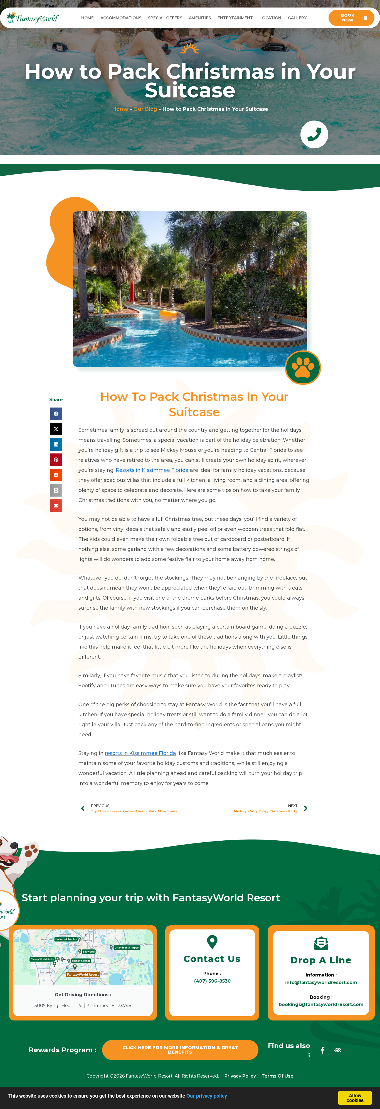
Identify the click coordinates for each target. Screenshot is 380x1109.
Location (270, 17)
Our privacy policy (206, 1095)
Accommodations (120, 17)
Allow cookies (355, 1097)
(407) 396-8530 (212, 981)
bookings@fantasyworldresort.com (321, 1004)
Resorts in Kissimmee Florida (152, 470)
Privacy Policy (240, 1076)
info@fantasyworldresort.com (321, 982)
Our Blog (145, 109)
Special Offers (165, 17)
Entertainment (235, 17)
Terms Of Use (277, 1076)
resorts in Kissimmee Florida (140, 753)
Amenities (200, 17)
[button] (56, 414)
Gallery (297, 17)
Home (87, 17)
